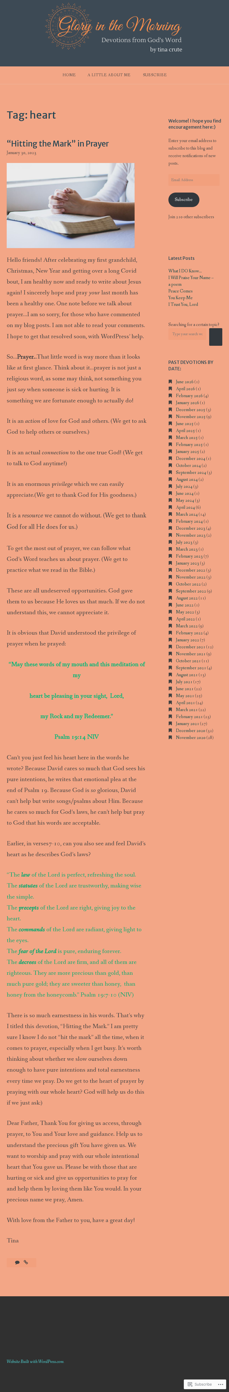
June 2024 (185, 493)
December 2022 (190, 570)
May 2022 (185, 612)
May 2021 (185, 696)
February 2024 (189, 521)
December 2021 (190, 647)
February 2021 (189, 717)
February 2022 (189, 633)
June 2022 (185, 605)
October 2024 (188, 466)
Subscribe (155, 75)
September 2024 (191, 473)
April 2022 (185, 619)
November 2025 (191, 417)
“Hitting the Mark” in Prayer (58, 144)
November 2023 (191, 535)
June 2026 (185, 382)
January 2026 (187, 403)
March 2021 (187, 710)
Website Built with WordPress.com (35, 1362)
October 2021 (188, 661)
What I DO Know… (185, 271)
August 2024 (187, 480)
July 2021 (184, 682)
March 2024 (187, 514)
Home (69, 75)
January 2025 (187, 452)
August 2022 (187, 598)
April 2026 (185, 389)
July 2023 (184, 542)
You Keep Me (180, 298)
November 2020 (191, 738)
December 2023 (190, 528)
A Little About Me (108, 75)
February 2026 (189, 396)
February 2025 (189, 445)
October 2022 (188, 584)
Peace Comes (180, 291)
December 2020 (190, 731)
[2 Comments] (17, 1263)
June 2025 (185, 424)
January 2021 (187, 724)
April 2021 (185, 703)
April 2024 (185, 507)
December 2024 (190, 459)
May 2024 (185, 500)
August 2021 (187, 675)
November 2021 (191, 654)
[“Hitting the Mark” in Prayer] (26, 1263)
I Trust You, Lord (183, 305)
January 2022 (187, 640)
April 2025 (185, 431)
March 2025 (187, 438)
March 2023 (187, 549)
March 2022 (187, 626)
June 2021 (185, 689)
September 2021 (191, 668)
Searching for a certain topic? (193, 325)
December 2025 (190, 410)
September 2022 (191, 591)
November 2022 (191, 577)
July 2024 (184, 486)
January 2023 (187, 563)
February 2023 (189, 556)
